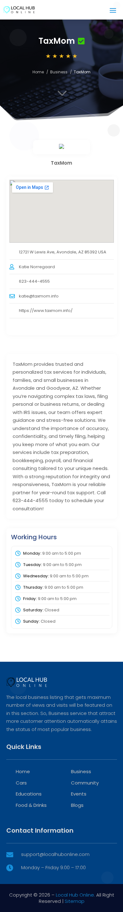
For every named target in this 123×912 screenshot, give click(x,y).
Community (85, 782)
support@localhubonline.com (55, 854)
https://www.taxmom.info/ (46, 311)
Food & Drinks (31, 805)
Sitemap (75, 901)
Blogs (77, 805)
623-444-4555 (34, 281)
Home (38, 72)
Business (58, 72)
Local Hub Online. (75, 895)
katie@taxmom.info (39, 296)
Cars (21, 782)
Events (78, 793)
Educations (29, 793)
